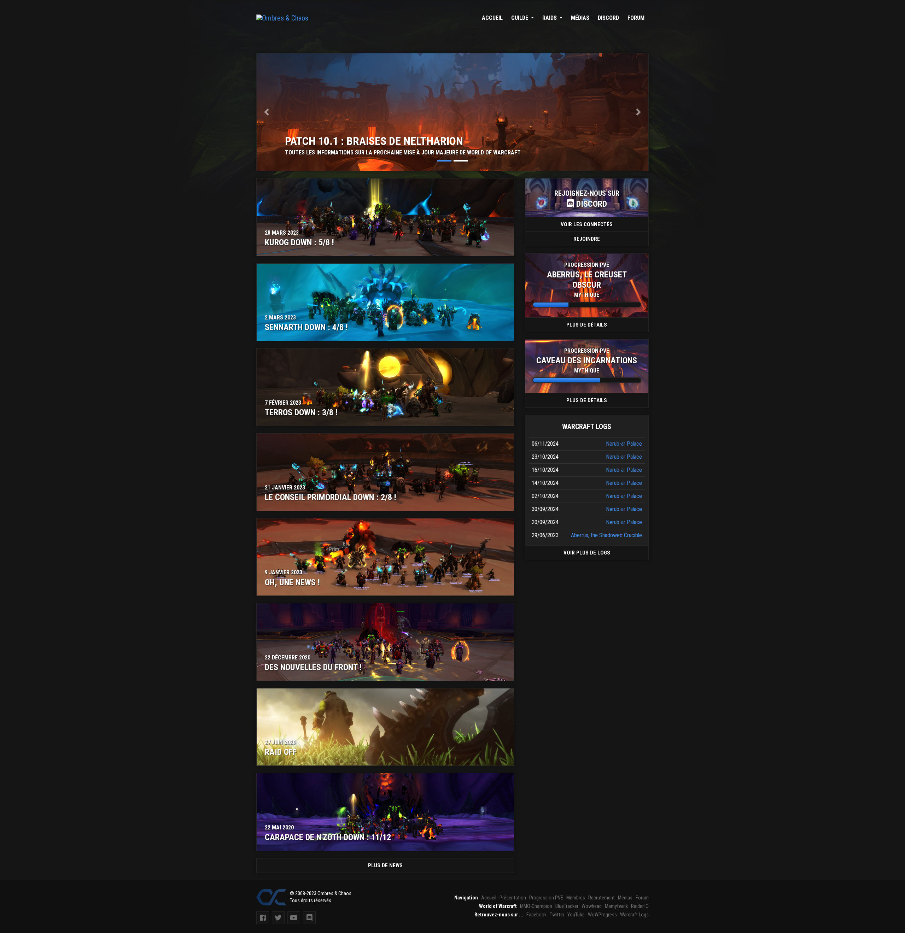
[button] (266, 112)
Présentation (513, 898)
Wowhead (592, 906)
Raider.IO (640, 906)
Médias (580, 17)
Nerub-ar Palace (624, 443)
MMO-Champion (536, 906)
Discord (608, 17)
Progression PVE (546, 898)
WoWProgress (602, 915)
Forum (635, 17)
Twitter (557, 915)
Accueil (492, 17)
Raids (550, 17)
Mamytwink (616, 906)
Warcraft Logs (634, 915)
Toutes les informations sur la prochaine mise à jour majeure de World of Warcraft (403, 152)
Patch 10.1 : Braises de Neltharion (374, 141)
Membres (575, 898)
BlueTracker (566, 906)
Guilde (520, 17)
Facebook (536, 915)
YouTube (576, 915)
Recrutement (601, 898)
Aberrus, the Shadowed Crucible (606, 535)
